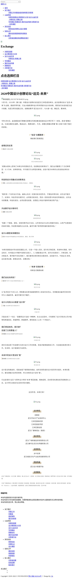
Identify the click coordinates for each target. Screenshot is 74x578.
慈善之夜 (18, 58)
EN (5, 4)
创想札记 (18, 29)
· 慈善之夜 (19, 19)
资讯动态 (8, 26)
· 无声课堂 (12, 24)
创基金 (17, 12)
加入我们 (8, 36)
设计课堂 (24, 29)
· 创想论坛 (12, 19)
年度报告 (24, 33)
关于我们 (8, 10)
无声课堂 (11, 70)
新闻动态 (11, 29)
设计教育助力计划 (22, 17)
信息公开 (8, 31)
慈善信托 (18, 22)
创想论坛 (11, 58)
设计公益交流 (33, 17)
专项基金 (11, 22)
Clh (52, 576)
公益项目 (8, 15)
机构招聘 (19, 38)
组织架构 (22, 12)
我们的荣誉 (29, 12)
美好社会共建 (26, 22)
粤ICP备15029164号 (35, 576)
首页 (6, 8)
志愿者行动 (35, 22)
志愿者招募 (12, 38)
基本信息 (11, 33)
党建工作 (11, 12)
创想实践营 (12, 17)
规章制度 (18, 33)
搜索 (2, 4)
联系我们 (25, 38)
